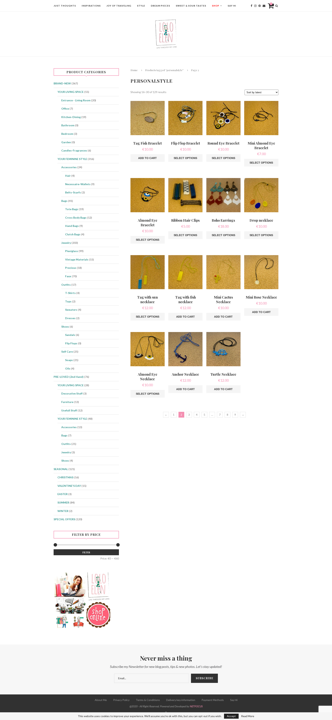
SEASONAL (61, 469)
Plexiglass (71, 251)
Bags (64, 200)
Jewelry (66, 242)
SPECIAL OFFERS (64, 519)
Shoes (65, 326)
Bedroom (67, 133)
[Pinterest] (259, 5)
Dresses (70, 318)
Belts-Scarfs (73, 192)
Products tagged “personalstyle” (164, 70)
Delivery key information (180, 700)
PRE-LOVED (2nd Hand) (69, 376)
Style (141, 5)
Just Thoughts (65, 5)
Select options (185, 158)
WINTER (62, 511)
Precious (70, 267)
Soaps (69, 360)
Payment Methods (213, 700)
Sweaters (71, 309)
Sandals (70, 334)
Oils (67, 368)
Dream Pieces (160, 5)
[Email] (264, 5)
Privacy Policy (121, 700)
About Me (101, 700)
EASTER (62, 494)
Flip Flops (71, 343)
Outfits (66, 284)
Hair (68, 175)
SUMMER (63, 502)
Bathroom (67, 125)
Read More (247, 716)
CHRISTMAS (65, 477)
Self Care (67, 351)
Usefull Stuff (69, 410)
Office (65, 108)
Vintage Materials (76, 259)
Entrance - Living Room (75, 100)
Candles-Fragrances (74, 150)
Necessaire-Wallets (77, 184)
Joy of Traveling (118, 5)
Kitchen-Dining (71, 117)
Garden (66, 142)
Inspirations (91, 5)
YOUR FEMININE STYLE (72, 159)
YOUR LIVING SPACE (70, 91)
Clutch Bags (72, 234)
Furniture (67, 402)
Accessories (69, 167)
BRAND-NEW (62, 83)
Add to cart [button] (147, 158)
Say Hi (232, 5)
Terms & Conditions (148, 700)
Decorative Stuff (72, 393)
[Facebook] (251, 5)
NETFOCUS (196, 706)
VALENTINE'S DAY (69, 485)
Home (134, 70)
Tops (68, 301)
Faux (68, 276)
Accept (231, 716)
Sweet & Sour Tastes (191, 5)
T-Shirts (70, 293)
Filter (86, 552)
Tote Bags (71, 209)
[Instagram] (255, 5)
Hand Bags (72, 225)
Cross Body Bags (75, 217)
